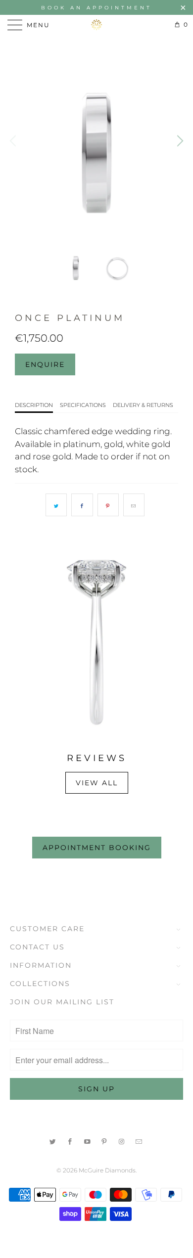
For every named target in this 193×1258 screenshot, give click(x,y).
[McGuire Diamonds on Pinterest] (104, 1140)
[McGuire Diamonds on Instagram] (121, 1140)
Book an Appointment (96, 7)
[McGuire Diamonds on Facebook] (70, 1140)
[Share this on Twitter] (56, 505)
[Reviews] (96, 642)
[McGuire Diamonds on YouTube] (87, 1140)
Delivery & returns (143, 405)
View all (97, 782)
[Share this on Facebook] (82, 505)
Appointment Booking (97, 847)
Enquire (45, 364)
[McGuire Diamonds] (96, 25)
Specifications (83, 405)
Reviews (97, 758)
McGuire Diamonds (107, 1170)
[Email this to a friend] (134, 505)
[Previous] (14, 140)
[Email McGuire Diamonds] (139, 1140)
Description (34, 405)
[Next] (179, 140)
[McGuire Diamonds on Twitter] (53, 1140)
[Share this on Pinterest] (108, 505)
